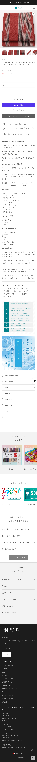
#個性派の (24, 288)
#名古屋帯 (6, 291)
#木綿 (26, 291)
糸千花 (4, 59)
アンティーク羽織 (7, 695)
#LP (4, 285)
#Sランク (10, 285)
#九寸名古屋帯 (7, 288)
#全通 (31, 288)
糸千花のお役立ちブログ (10, 689)
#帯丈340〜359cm (16, 291)
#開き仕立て (7, 297)
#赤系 (17, 294)
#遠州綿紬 (24, 294)
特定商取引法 (6, 675)
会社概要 (5, 702)
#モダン (17, 285)
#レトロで (25, 285)
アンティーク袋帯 (7, 698)
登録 (6, 655)
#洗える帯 (6, 294)
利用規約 (5, 669)
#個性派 (16, 288)
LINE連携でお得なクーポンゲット (18, 2)
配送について (6, 672)
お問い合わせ (6, 685)
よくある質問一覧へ (18, 557)
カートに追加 (18, 99)
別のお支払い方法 (18, 110)
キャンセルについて (8, 665)
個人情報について (7, 678)
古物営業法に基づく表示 (10, 682)
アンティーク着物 (7, 692)
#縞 (12, 294)
